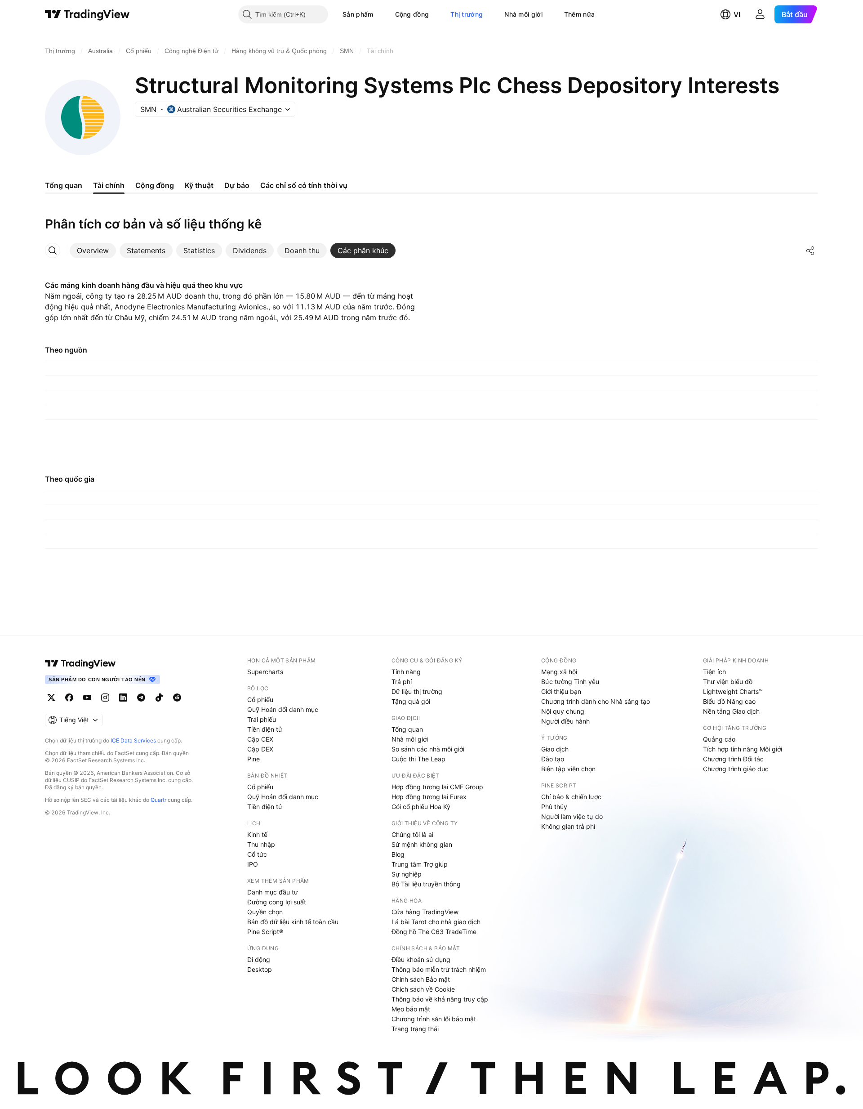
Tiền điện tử (264, 729)
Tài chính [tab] (109, 185)
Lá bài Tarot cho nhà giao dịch (435, 922)
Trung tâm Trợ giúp (419, 864)
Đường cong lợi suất (276, 902)
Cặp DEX (260, 749)
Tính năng (406, 671)
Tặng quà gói (410, 701)
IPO (252, 864)
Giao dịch (555, 749)
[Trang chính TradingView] (87, 14)
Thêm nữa (579, 14)
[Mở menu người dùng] (760, 14)
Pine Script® (265, 931)
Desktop (259, 969)
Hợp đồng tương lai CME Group (437, 787)
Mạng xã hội (559, 671)
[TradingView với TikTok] (159, 697)
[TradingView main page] (80, 663)
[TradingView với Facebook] (69, 697)
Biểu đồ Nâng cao (729, 701)
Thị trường (466, 14)
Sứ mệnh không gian (421, 844)
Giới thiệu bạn (561, 691)
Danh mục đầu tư (272, 892)
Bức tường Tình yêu (570, 681)
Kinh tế (257, 834)
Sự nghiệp (406, 874)
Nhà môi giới (523, 14)
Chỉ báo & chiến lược (571, 796)
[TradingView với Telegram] (141, 697)
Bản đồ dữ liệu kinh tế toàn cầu (292, 922)
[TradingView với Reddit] (177, 697)
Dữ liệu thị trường (416, 691)
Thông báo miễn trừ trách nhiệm (438, 969)
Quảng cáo (719, 739)
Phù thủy (554, 806)
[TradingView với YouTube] (87, 697)
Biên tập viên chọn (568, 769)
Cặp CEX (260, 739)
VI (737, 14)
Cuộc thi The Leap (418, 759)
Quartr (158, 799)
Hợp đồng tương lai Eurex (429, 796)
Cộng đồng (412, 14)
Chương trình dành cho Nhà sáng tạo (595, 701)
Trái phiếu (261, 719)
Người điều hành (565, 721)
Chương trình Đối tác (733, 759)
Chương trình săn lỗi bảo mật (433, 1019)
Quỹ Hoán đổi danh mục (282, 709)
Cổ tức (257, 854)
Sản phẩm (358, 14)
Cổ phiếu (260, 699)
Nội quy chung (562, 711)
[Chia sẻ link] (810, 250)
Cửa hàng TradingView (424, 912)
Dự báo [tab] (236, 185)
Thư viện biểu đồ (727, 681)
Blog (398, 854)
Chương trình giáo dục (736, 769)
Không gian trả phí (568, 826)
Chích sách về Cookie (423, 989)
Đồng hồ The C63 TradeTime (433, 931)
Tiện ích (714, 671)
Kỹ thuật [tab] (199, 185)
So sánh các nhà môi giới (427, 749)
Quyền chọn (265, 912)
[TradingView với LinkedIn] (123, 697)
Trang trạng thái (415, 1029)
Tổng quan (407, 729)
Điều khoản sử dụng (420, 959)
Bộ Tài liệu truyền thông (426, 884)
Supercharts (265, 671)
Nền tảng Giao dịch (731, 711)
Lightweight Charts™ (733, 691)
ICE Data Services (133, 740)
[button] (380, 14)
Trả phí (401, 681)
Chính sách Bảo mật (420, 979)
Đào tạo (552, 759)
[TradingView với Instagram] (105, 697)
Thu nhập (261, 844)
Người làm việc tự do (572, 816)
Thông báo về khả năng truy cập (439, 999)
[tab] (93, 250)
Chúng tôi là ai (412, 834)
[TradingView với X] (51, 697)
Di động (258, 959)
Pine (253, 759)
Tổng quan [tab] (63, 185)
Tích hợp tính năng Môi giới (742, 749)
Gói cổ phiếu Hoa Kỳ (420, 806)
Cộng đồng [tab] (154, 185)
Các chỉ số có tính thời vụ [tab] (303, 185)
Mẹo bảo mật (410, 1009)
